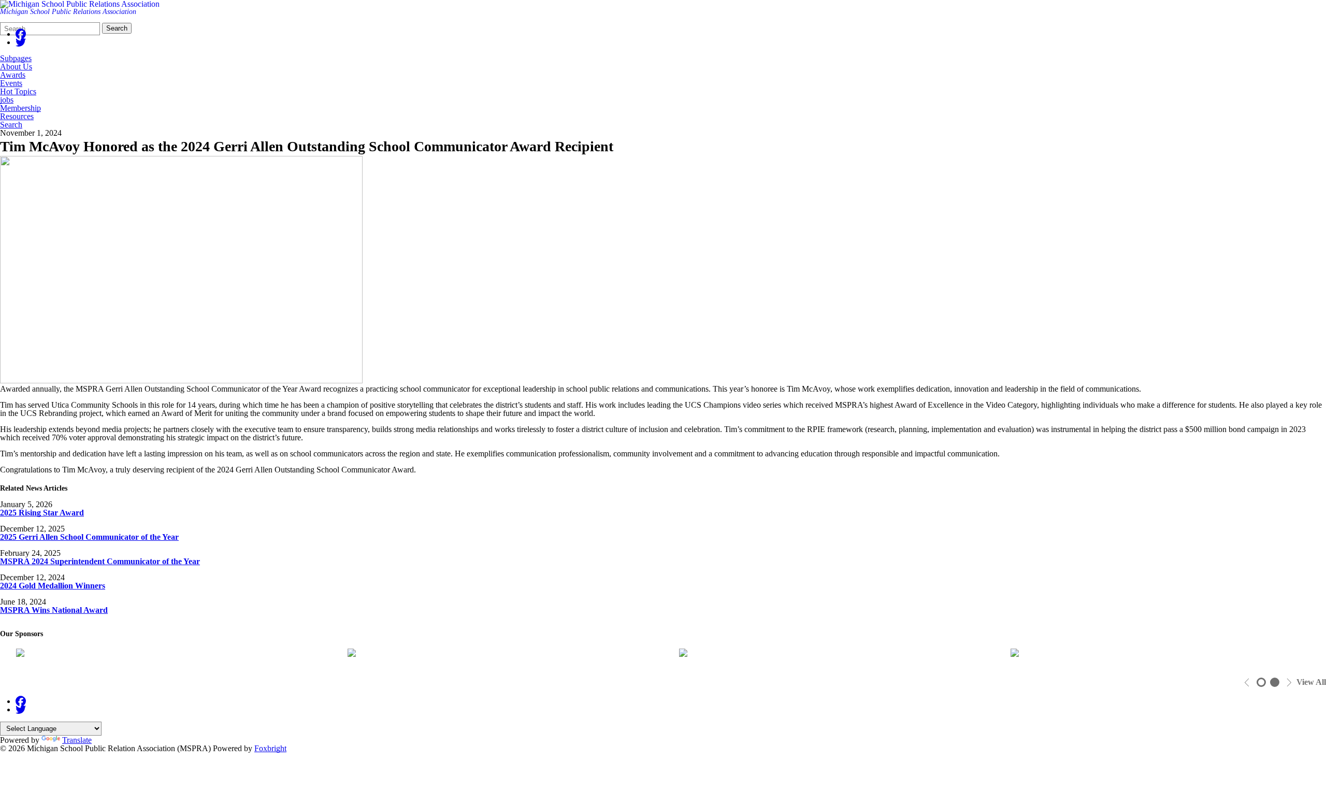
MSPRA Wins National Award (54, 610)
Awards (12, 75)
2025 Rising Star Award (42, 512)
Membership (20, 108)
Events (11, 83)
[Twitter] (21, 42)
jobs (6, 100)
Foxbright (270, 748)
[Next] (1289, 682)
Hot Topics (18, 92)
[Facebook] (21, 34)
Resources (17, 116)
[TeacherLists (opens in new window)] (831, 655)
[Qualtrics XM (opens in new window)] (500, 655)
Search (116, 28)
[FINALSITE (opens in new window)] (1163, 655)
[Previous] (1247, 682)
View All (1311, 682)
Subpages (16, 58)
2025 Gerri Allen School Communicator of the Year (89, 537)
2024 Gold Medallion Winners (52, 585)
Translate (77, 740)
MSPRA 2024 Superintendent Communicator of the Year (100, 561)
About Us (16, 67)
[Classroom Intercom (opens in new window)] (168, 655)
